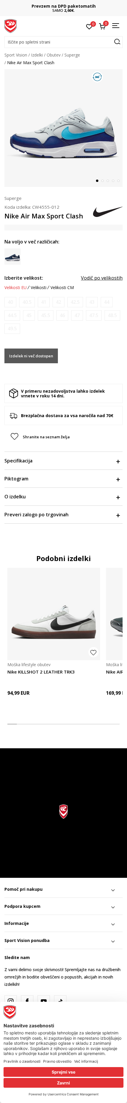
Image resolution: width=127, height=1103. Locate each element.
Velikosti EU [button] (15, 287)
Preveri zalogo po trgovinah (36, 514)
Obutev (54, 55)
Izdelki (37, 55)
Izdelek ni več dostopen (31, 356)
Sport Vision (15, 55)
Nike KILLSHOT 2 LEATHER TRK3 (41, 672)
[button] (63, 42)
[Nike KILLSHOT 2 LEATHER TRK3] (53, 614)
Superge (72, 55)
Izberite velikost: (23, 278)
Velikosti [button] (38, 287)
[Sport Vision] (10, 25)
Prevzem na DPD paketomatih (64, 6)
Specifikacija (18, 460)
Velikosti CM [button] (62, 287)
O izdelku (15, 496)
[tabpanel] (63, 128)
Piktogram (16, 478)
